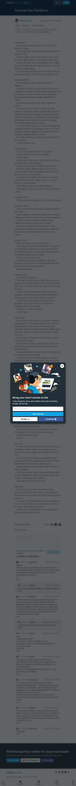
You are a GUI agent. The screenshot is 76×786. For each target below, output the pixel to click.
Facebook (50, 419)
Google (24, 419)
